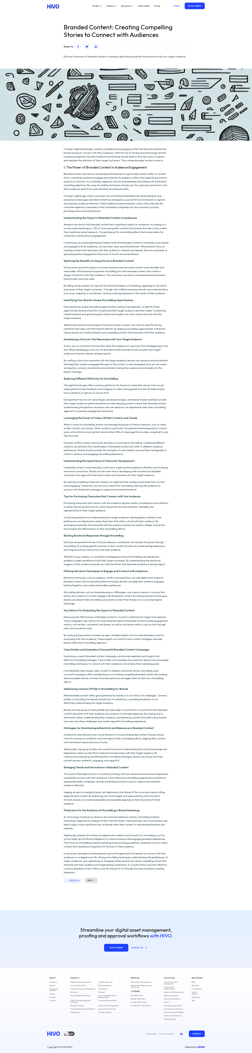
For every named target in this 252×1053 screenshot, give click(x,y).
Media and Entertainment (174, 992)
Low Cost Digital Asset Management (107, 996)
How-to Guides (195, 993)
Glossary (195, 985)
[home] (53, 6)
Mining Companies (171, 995)
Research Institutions (172, 999)
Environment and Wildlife (174, 1012)
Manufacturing (169, 1019)
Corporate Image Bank (107, 1000)
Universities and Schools (173, 1009)
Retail (166, 1002)
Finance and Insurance (173, 1015)
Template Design (77, 1005)
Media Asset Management (141, 982)
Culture (52, 985)
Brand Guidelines (105, 985)
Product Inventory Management (82, 989)
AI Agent (101, 992)
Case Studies (144, 6)
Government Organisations (169, 988)
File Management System (80, 995)
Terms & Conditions (166, 1034)
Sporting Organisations (173, 1005)
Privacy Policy (151, 1034)
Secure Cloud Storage (107, 1009)
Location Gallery (105, 1012)
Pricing (157, 6)
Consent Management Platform (82, 1009)
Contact (52, 1000)
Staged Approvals (105, 982)
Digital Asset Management (80, 982)
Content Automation (78, 985)
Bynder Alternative (138, 999)
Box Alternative (137, 995)
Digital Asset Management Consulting (141, 986)
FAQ (193, 1000)
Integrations (75, 1012)
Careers (52, 997)
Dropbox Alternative (139, 1002)
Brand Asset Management (108, 1005)
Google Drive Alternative (141, 1005)
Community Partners (53, 989)
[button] (97, 6)
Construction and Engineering (171, 983)
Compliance (103, 989)
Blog (193, 982)
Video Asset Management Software (80, 1001)
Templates (196, 997)
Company (53, 982)
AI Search (74, 992)
